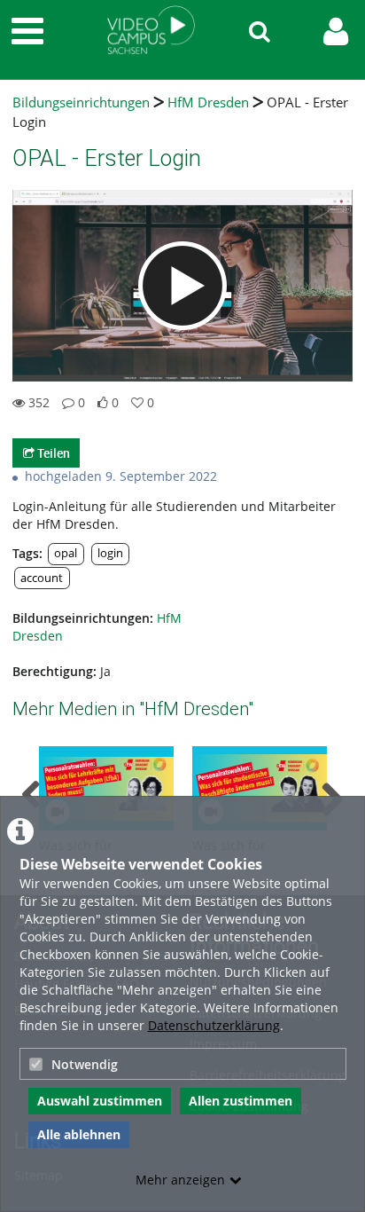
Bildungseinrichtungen (81, 102)
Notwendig (84, 1064)
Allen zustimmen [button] (240, 1100)
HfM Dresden (208, 102)
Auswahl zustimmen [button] (99, 1100)
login (110, 553)
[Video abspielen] (182, 285)
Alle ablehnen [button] (78, 1134)
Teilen (52, 453)
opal (65, 553)
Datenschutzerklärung (214, 1025)
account (41, 578)
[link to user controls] (335, 31)
